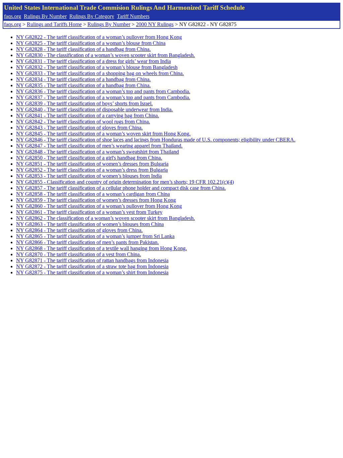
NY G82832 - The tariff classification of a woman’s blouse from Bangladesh (97, 67)
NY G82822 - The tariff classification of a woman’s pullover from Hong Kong (99, 37)
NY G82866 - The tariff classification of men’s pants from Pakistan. (87, 242)
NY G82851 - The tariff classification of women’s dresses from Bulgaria (92, 164)
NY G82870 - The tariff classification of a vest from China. (78, 254)
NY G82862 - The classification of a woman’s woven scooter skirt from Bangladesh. (105, 218)
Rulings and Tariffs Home (54, 24)
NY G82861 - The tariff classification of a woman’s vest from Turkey (89, 212)
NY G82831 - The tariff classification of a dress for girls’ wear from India (93, 61)
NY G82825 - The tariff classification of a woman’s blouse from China (90, 43)
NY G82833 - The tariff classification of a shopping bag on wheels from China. (100, 73)
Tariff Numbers (133, 16)
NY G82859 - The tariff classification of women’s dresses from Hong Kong (96, 200)
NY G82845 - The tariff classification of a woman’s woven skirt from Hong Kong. (103, 133)
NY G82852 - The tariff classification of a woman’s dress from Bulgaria (92, 170)
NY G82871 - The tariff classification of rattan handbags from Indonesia (92, 260)
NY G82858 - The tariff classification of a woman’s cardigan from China (93, 194)
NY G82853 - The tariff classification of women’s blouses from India (89, 176)
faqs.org (12, 16)
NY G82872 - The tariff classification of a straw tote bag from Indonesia (92, 266)
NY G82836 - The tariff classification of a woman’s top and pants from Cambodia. (103, 91)
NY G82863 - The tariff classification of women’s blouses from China (90, 224)
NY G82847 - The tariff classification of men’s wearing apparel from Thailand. (99, 146)
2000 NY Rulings (155, 24)
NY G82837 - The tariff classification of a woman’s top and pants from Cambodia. (103, 97)
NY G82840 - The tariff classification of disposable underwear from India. (94, 109)
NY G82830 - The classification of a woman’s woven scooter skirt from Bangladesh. (105, 55)
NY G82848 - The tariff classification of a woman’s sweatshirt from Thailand (97, 152)
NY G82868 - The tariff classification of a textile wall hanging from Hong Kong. (101, 248)
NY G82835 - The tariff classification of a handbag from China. (83, 85)
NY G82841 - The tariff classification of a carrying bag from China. (87, 115)
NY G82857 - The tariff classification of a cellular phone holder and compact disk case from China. (121, 188)
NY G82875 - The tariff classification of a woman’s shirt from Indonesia (92, 272)
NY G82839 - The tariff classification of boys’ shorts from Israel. (84, 103)
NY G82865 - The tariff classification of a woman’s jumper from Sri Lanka (95, 236)
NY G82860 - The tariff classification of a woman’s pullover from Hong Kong (99, 206)
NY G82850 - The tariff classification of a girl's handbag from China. (89, 158)
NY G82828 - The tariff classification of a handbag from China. (83, 49)
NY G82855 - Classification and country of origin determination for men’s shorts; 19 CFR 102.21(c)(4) (125, 182)
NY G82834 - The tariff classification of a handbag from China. (83, 79)
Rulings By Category (91, 16)
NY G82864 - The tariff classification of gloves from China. (79, 230)
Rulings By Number (45, 16)
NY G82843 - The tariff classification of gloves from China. (79, 127)
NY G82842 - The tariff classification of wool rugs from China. (83, 121)
